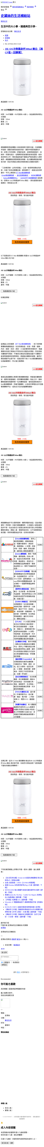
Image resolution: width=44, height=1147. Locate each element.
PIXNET (9, 1116)
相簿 (6, 35)
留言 (18, 939)
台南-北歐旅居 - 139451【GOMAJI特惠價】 (20, 883)
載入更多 (4, 952)
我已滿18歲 (5, 1143)
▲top (3, 948)
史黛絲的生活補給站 (15, 16)
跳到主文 (4, 21)
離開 (11, 1143)
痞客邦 (13, 939)
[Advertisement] (22, 324)
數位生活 (17, 31)
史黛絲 (3, 928)
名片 (6, 40)
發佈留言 (4, 965)
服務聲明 (22, 1119)
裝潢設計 (17, 945)
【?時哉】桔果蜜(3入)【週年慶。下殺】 (19, 900)
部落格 (7, 38)
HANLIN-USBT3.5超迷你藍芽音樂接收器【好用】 (23, 907)
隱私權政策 (36, 1116)
